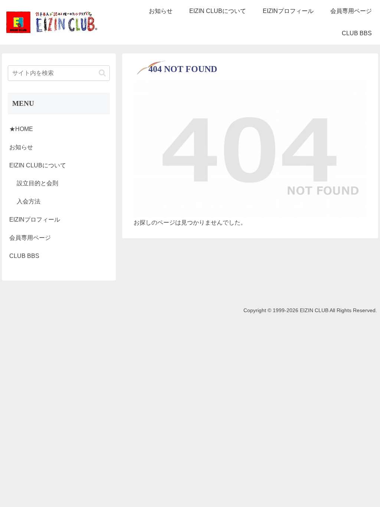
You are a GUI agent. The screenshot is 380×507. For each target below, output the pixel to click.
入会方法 (28, 201)
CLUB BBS (24, 256)
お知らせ (21, 147)
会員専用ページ (30, 238)
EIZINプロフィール (34, 219)
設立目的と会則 (37, 183)
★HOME (21, 129)
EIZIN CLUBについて (37, 165)
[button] (102, 73)
